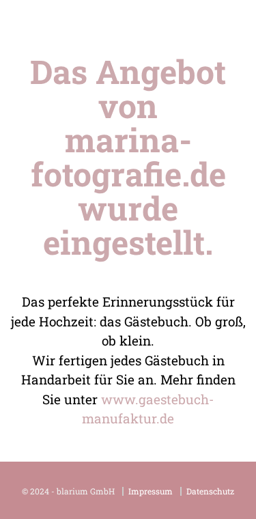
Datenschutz (210, 491)
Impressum (150, 491)
